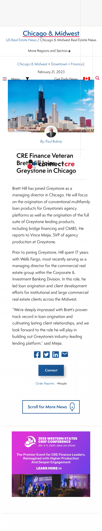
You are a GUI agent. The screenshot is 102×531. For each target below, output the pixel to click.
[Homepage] (51, 165)
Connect (51, 370)
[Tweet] (46, 355)
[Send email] (64, 355)
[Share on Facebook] (37, 355)
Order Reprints (45, 383)
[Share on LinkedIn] (55, 355)
